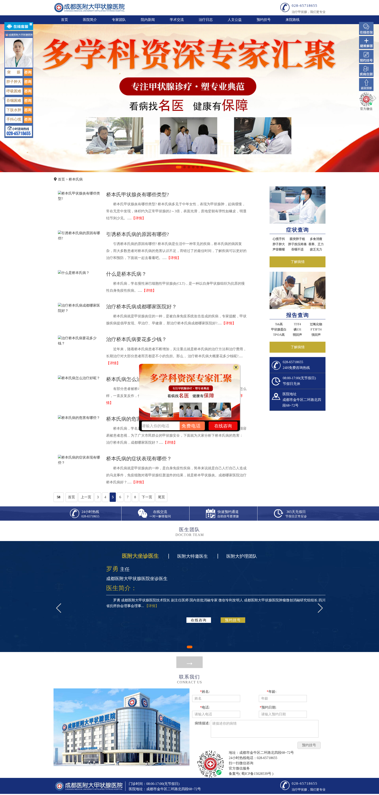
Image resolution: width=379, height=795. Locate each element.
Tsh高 (279, 324)
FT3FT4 (316, 329)
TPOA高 (279, 334)
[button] (178, 167)
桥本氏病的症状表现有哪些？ (139, 458)
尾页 (161, 497)
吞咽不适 (297, 249)
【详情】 (139, 218)
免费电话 (191, 425)
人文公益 (235, 19)
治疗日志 (206, 19)
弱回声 (297, 334)
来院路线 (293, 19)
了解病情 (298, 262)
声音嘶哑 (279, 249)
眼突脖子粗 (297, 239)
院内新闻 (148, 19)
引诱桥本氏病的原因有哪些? (137, 234)
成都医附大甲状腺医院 (89, 7)
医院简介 (90, 19)
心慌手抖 (279, 239)
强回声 (316, 334)
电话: (205, 707)
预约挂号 (264, 19)
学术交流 (177, 19)
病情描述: (202, 723)
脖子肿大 (279, 244)
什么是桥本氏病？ (126, 274)
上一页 (86, 497)
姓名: (205, 691)
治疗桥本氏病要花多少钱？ (136, 339)
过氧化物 (316, 324)
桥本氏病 (76, 179)
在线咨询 (199, 620)
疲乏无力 (316, 249)
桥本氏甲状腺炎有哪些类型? (137, 194)
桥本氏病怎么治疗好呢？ (134, 379)
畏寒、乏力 (316, 244)
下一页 (147, 497)
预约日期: (268, 707)
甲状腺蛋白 (278, 329)
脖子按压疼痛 (297, 244)
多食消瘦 (316, 239)
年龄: (271, 691)
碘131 (297, 329)
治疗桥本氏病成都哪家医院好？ (141, 306)
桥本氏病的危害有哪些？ (134, 419)
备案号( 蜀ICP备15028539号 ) (251, 773)
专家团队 (119, 19)
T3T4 (297, 324)
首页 (64, 19)
